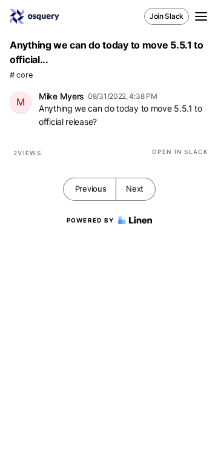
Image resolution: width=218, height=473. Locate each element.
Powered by (90, 220)
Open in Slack (180, 151)
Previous (91, 188)
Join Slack (166, 16)
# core (21, 74)
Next (135, 188)
